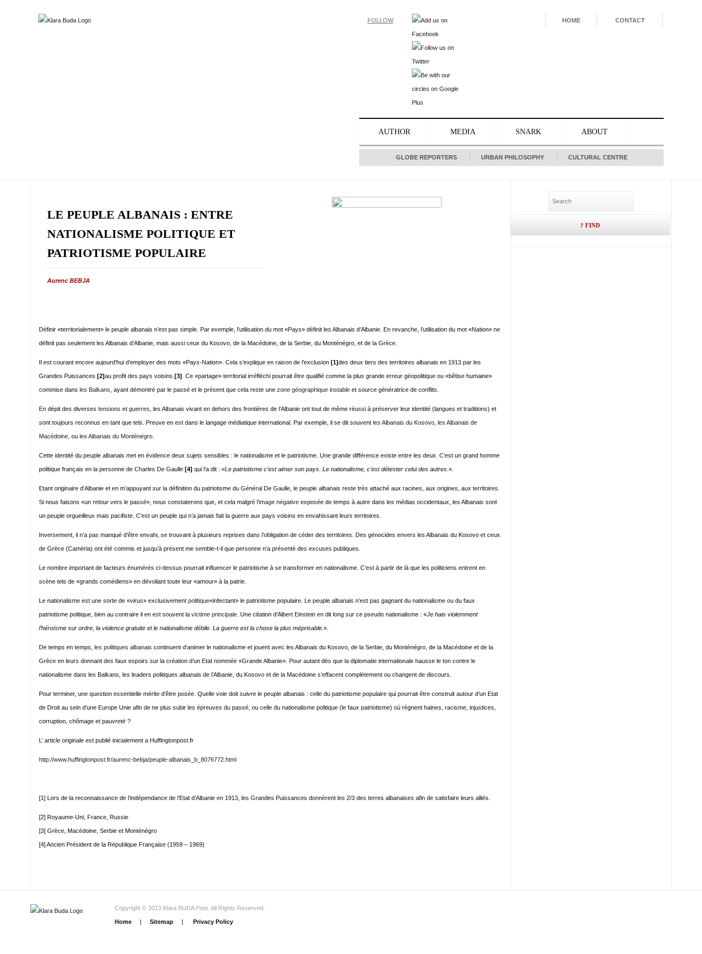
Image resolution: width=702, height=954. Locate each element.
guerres (139, 408)
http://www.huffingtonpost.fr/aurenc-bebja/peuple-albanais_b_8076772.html (137, 759)
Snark (528, 132)
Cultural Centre (597, 157)
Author (394, 132)
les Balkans (95, 389)
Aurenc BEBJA (68, 280)
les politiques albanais (123, 647)
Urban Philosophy (512, 157)
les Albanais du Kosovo (403, 422)
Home (571, 20)
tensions (109, 408)
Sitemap (161, 921)
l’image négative (278, 502)
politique (199, 600)
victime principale (214, 614)
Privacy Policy (212, 921)
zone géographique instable (313, 389)
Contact (630, 20)
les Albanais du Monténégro (116, 436)
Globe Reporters (426, 157)
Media (462, 132)
